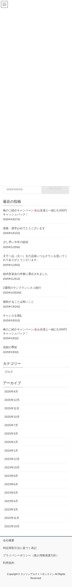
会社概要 (8, 540)
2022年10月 (12, 526)
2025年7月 (11, 425)
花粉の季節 (10, 347)
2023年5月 (11, 492)
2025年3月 (11, 433)
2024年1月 (11, 450)
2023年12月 (12, 459)
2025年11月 (11, 408)
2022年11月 (11, 517)
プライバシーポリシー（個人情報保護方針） (31, 555)
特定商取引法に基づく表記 (20, 548)
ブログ (8, 371)
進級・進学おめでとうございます (24, 228)
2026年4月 (11, 391)
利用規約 (8, 562)
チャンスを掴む (13, 315)
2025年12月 (12, 399)
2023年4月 (11, 501)
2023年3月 (11, 509)
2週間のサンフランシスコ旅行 (22, 287)
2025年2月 (11, 442)
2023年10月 (12, 467)
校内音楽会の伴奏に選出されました (25, 273)
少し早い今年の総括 (15, 242)
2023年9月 (11, 475)
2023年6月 (11, 484)
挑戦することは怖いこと (18, 301)
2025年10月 (12, 416)
